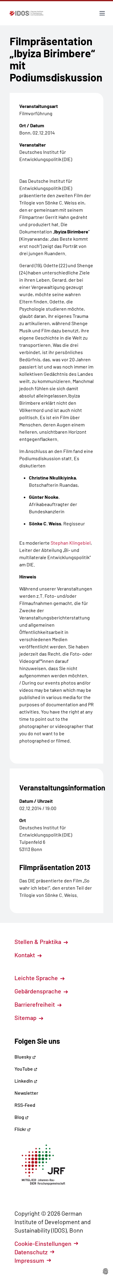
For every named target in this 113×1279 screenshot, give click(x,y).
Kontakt (25, 954)
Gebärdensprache (38, 991)
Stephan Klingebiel (71, 543)
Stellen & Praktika (38, 941)
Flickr (20, 1129)
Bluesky (23, 1056)
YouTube (24, 1069)
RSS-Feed (24, 1105)
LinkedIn (24, 1081)
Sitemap (26, 1017)
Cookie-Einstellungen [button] (42, 1243)
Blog (19, 1117)
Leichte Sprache (36, 977)
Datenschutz (31, 1251)
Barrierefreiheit (35, 1004)
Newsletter (26, 1093)
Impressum (29, 1260)
